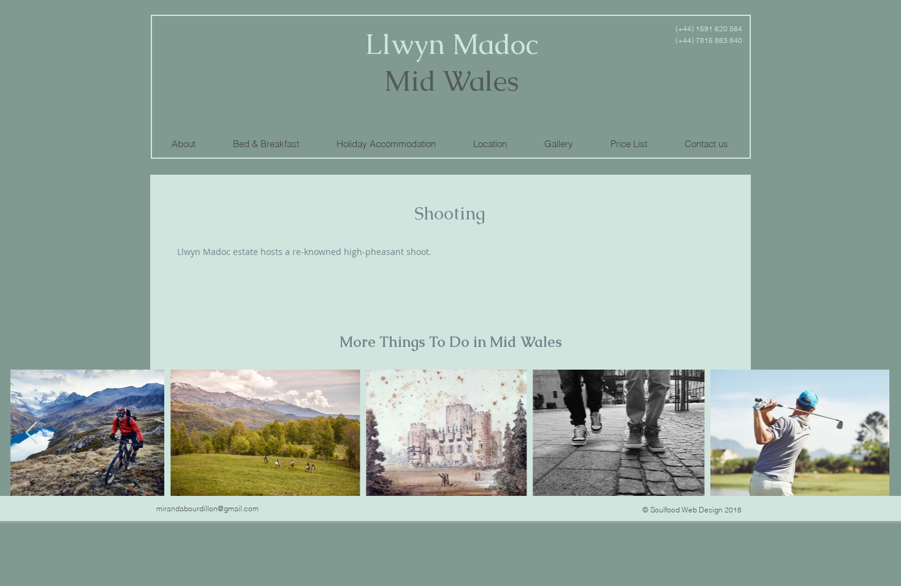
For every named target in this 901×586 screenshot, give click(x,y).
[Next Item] (868, 433)
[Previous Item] (32, 433)
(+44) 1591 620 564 (708, 28)
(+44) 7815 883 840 (708, 40)
